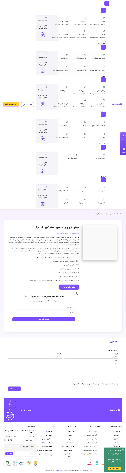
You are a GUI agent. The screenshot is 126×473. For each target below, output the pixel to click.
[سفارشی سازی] (104, 100)
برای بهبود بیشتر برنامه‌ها (79, 93)
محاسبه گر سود (72, 158)
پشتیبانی (83, 202)
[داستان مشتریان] (85, 187)
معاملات (83, 21)
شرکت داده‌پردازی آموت (57, 470)
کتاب (84, 137)
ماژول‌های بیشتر (63, 34)
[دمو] (123, 136)
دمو (123, 139)
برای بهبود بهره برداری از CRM (60, 106)
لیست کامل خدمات (62, 103)
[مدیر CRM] (85, 100)
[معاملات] (85, 18)
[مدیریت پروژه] (85, 31)
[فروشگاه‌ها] (67, 55)
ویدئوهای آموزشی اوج (98, 125)
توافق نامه (64, 202)
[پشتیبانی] (85, 199)
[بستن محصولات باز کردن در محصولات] (103, 10)
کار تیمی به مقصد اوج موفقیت (78, 37)
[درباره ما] (104, 187)
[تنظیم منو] (106, 3)
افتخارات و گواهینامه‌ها (61, 191)
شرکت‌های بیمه (81, 70)
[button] (123, 449)
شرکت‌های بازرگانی (80, 58)
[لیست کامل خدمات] (67, 100)
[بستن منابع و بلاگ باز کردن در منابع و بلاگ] (103, 114)
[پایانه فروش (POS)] (67, 18)
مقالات (103, 137)
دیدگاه (115, 360)
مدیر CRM (83, 103)
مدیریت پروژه (82, 34)
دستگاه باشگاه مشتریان (60, 137)
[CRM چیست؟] (46, 17)
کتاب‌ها (116, 214)
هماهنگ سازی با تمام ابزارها (97, 93)
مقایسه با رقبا (100, 158)
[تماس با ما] (104, 199)
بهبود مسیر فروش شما (80, 24)
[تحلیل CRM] (85, 87)
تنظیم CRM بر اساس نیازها (98, 106)
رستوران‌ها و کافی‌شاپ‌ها (97, 70)
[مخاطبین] (104, 18)
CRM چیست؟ (42, 20)
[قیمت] (123, 142)
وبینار (84, 125)
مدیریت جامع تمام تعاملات (97, 24)
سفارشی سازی (100, 103)
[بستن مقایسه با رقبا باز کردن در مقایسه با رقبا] (103, 147)
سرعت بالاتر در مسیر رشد (61, 93)
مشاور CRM (64, 90)
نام (116, 353)
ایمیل (59, 353)
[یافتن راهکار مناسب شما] (67, 67)
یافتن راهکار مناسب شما (60, 70)
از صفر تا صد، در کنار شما (79, 106)
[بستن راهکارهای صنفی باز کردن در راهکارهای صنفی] (103, 47)
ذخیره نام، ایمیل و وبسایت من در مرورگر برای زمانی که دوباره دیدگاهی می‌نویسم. (93, 384)
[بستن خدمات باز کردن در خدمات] (103, 79)
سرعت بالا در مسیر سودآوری (97, 37)
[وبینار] (85, 122)
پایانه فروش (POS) (62, 21)
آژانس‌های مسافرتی (99, 58)
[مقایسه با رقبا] (104, 155)
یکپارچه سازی (101, 90)
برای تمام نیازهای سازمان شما (60, 37)
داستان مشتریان (81, 191)
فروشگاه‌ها (64, 58)
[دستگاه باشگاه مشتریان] (67, 134)
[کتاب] (85, 134)
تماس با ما (101, 202)
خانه (121, 214)
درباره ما (102, 191)
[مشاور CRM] (67, 87)
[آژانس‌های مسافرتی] (104, 55)
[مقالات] (104, 134)
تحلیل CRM (82, 90)
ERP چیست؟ (63, 125)
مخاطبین (102, 21)
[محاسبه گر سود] (76, 155)
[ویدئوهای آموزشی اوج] (104, 122)
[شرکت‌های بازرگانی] (85, 55)
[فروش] (104, 31)
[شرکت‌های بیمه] (85, 67)
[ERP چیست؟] (67, 122)
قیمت (123, 146)
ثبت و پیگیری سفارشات (61, 24)
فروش (103, 34)
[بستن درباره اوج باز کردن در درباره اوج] (103, 179)
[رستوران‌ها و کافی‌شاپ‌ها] (104, 67)
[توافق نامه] (67, 199)
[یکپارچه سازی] (104, 87)
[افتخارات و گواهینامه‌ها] (67, 187)
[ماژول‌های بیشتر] (67, 31)
